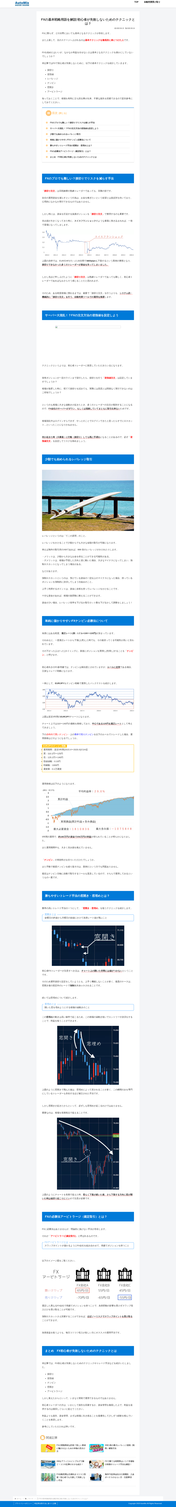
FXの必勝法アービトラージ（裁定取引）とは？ (70, 151)
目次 (55, 113)
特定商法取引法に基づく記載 (45, 1503)
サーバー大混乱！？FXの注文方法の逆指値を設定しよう (74, 128)
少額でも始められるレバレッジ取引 (65, 134)
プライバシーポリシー (23, 1503)
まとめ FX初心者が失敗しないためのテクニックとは (73, 157)
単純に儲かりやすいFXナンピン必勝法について (70, 140)
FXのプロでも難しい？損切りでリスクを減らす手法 (72, 122)
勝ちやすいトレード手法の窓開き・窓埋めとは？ (71, 145)
